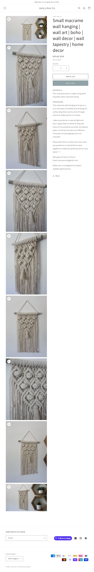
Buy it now (70, 83)
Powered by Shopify (24, 567)
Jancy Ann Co (14, 567)
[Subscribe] (44, 538)
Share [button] (57, 176)
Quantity (55, 64)
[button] (4, 8)
